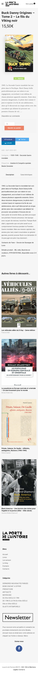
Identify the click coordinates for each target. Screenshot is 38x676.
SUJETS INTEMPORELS (11, 607)
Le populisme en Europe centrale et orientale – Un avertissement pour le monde (19, 389)
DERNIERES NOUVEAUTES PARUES (15, 583)
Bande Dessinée (7, 166)
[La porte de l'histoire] (13, 4)
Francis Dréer (6, 332)
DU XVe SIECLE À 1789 (11, 598)
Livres (5, 557)
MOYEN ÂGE (7, 595)
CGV (22, 667)
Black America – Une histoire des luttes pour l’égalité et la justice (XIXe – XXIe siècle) (19, 510)
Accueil (5, 554)
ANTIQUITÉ (7, 592)
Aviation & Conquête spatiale (20, 163)
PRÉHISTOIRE (8, 589)
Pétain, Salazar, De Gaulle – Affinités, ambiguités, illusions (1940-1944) (16, 449)
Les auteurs (7, 560)
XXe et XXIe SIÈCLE (10, 604)
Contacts (6, 569)
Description (10, 175)
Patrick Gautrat (6, 453)
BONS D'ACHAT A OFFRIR (12, 586)
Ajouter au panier (14, 128)
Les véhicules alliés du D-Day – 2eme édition (18, 330)
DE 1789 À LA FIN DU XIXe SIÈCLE (15, 601)
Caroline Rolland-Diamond (9, 513)
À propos (6, 566)
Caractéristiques (26, 175)
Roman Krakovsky (7, 393)
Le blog (5, 563)
